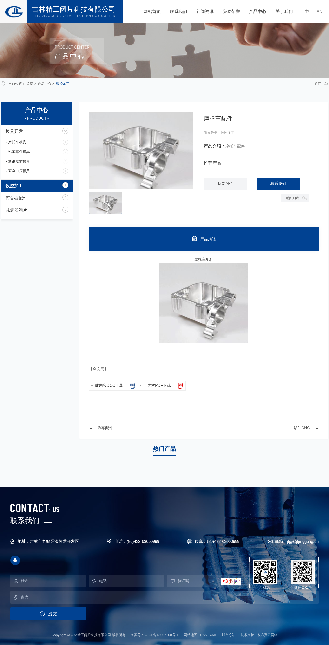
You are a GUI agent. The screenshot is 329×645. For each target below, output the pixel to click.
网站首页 (152, 11)
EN (319, 11)
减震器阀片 (16, 210)
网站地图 (190, 635)
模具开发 (14, 131)
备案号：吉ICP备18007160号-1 (154, 635)
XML (213, 635)
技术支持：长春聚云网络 (259, 635)
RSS (203, 635)
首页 (29, 84)
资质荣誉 (231, 11)
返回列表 (292, 198)
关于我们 (284, 11)
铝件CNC (302, 428)
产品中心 (257, 11)
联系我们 (178, 11)
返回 (318, 84)
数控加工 (63, 84)
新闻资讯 (205, 11)
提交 (52, 613)
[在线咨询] (15, 560)
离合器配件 (16, 198)
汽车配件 (105, 428)
